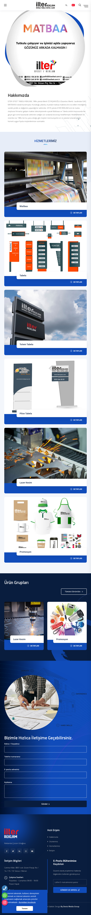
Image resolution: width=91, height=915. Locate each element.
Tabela (23, 275)
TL (66, 5)
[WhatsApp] (5, 895)
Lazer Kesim (26, 482)
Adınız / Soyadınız (11, 743)
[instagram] (5, 902)
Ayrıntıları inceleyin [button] (27, 902)
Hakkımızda (53, 837)
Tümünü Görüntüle (73, 591)
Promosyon (25, 552)
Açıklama (8, 782)
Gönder (44, 803)
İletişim (52, 850)
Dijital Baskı (62, 639)
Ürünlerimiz (53, 841)
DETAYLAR (77, 212)
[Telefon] (5, 888)
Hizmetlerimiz (54, 846)
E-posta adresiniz (11, 769)
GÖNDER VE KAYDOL (69, 890)
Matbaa (24, 206)
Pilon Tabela (26, 413)
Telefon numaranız (12, 756)
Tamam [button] (24, 908)
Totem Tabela (26, 344)
